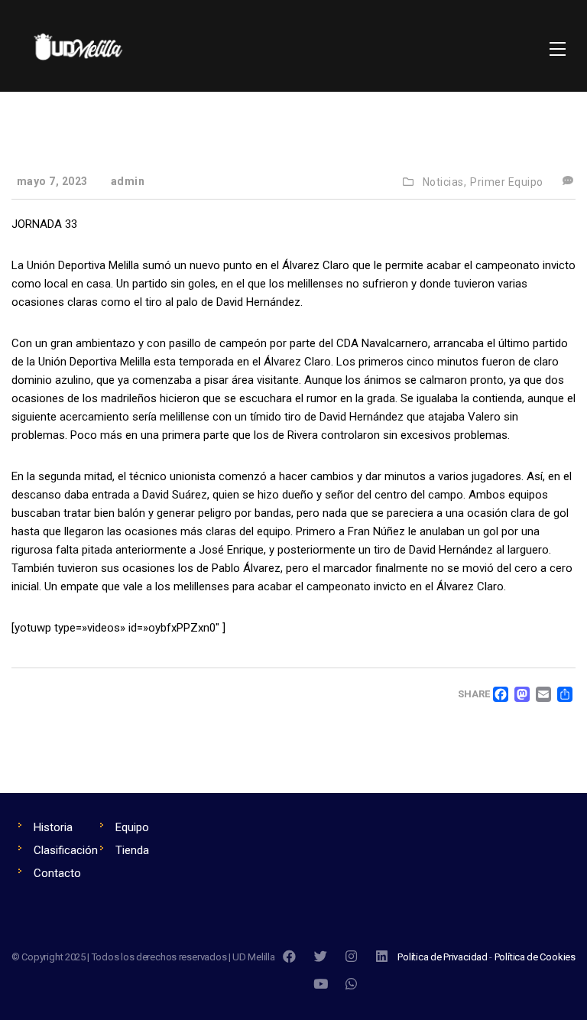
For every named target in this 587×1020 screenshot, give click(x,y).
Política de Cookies (535, 957)
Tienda (132, 850)
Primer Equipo (506, 182)
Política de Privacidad (442, 957)
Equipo (132, 827)
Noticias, (445, 182)
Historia (53, 827)
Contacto (57, 873)
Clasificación (66, 850)
